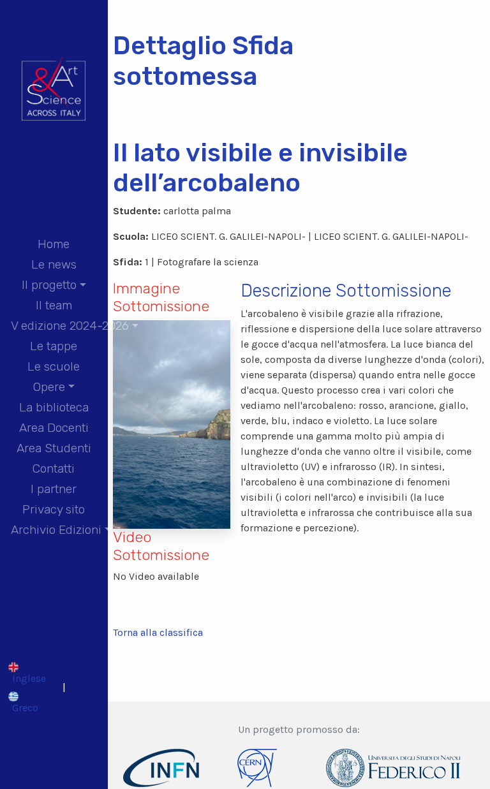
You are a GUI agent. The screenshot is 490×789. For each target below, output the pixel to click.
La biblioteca (54, 407)
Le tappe (53, 346)
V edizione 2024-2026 (70, 325)
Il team (54, 305)
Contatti (54, 468)
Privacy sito (53, 509)
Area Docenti (54, 427)
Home (54, 244)
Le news (54, 264)
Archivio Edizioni (56, 529)
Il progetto (49, 284)
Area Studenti (54, 448)
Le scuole (53, 366)
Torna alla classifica (158, 632)
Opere (49, 387)
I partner (54, 489)
